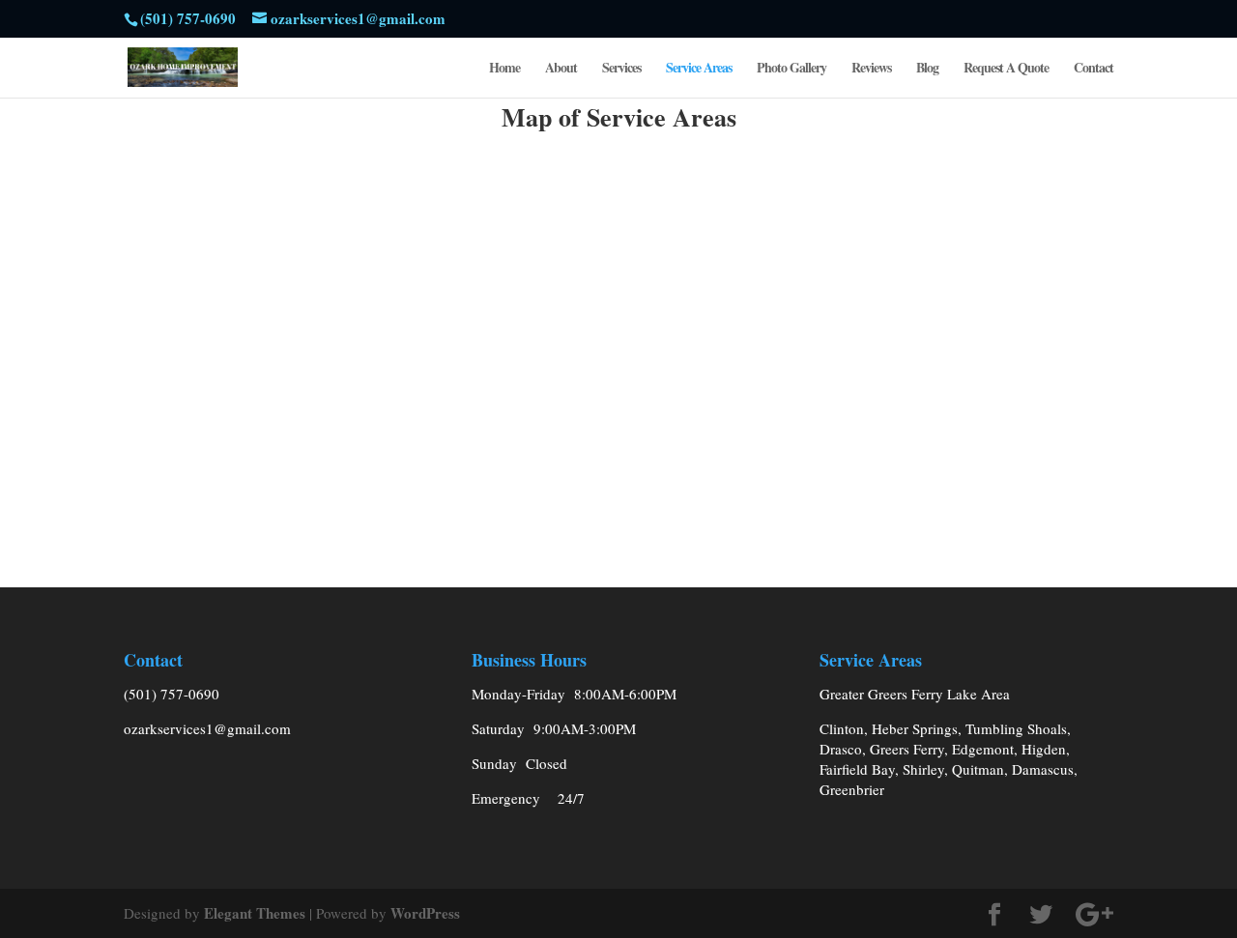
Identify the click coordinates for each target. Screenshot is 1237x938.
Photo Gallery (791, 69)
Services (621, 69)
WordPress (425, 913)
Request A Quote (1006, 69)
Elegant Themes (254, 913)
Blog (927, 69)
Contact (1093, 69)
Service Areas (699, 69)
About (561, 69)
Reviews (871, 69)
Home (504, 69)
